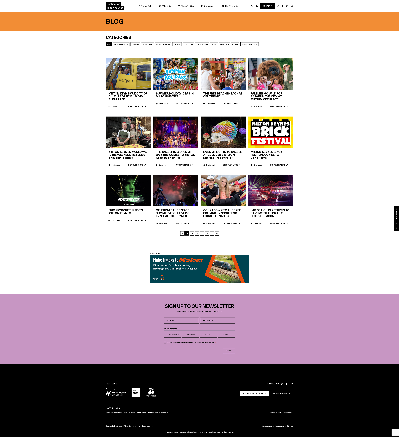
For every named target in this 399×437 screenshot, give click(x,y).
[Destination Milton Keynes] (115, 6)
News (214, 44)
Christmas (147, 44)
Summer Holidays (249, 44)
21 (207, 233)
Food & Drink (202, 44)
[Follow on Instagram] (281, 384)
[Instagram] (278, 6)
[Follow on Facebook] (286, 384)
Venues (207, 335)
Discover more (135, 106)
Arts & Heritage (121, 44)
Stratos (290, 426)
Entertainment (163, 44)
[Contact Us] (292, 6)
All (108, 44)
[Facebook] (282, 6)
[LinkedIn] (287, 6)
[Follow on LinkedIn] (292, 384)
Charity (135, 44)
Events (177, 44)
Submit (228, 351)
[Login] (257, 6)
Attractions (191, 335)
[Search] (252, 6)
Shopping (224, 44)
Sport (235, 44)
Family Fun (188, 44)
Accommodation (174, 335)
